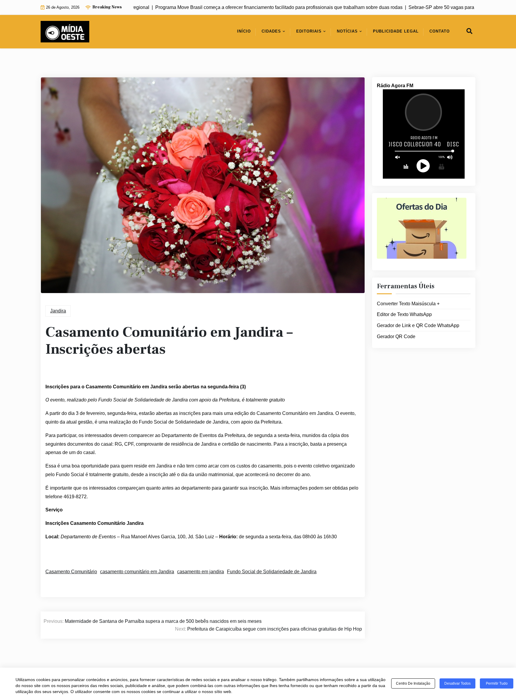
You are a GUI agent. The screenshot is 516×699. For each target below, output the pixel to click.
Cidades (271, 31)
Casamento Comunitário (71, 571)
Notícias (347, 31)
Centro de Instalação (413, 683)
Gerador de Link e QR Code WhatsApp (418, 325)
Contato (439, 31)
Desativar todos (457, 683)
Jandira (58, 310)
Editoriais (309, 31)
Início (244, 31)
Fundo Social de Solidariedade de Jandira (272, 571)
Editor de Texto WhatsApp (404, 314)
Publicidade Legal (396, 31)
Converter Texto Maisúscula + (408, 303)
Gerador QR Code (396, 336)
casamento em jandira (200, 571)
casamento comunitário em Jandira (137, 571)
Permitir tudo (497, 683)
